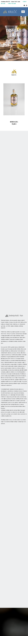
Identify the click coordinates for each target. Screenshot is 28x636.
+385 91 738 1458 (12, 3)
